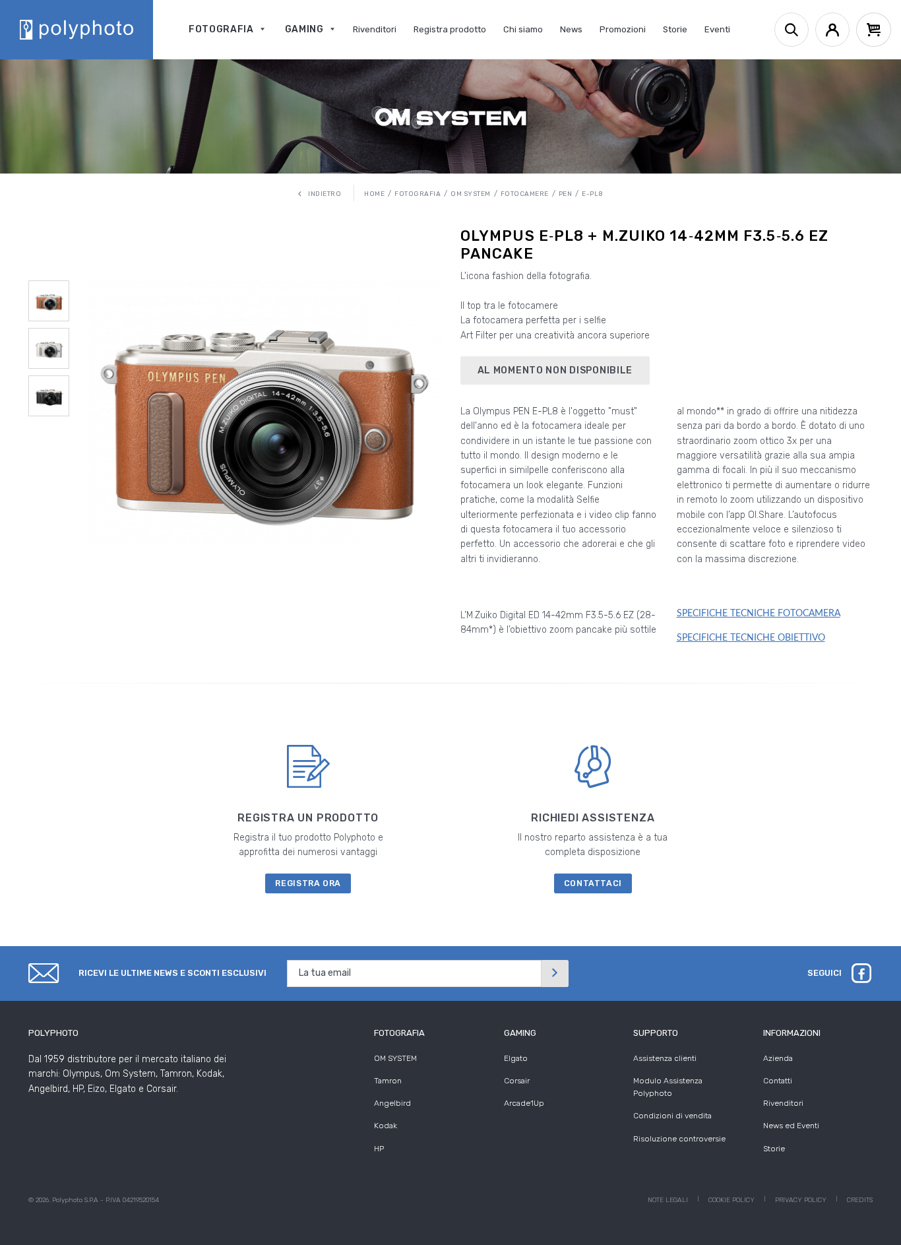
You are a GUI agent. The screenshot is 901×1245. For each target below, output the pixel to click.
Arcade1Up (524, 1103)
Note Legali (668, 1200)
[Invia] (555, 973)
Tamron (388, 1080)
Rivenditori (783, 1103)
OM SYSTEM (395, 1058)
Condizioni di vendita (672, 1115)
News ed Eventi (791, 1125)
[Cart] (873, 30)
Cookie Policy (731, 1200)
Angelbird (392, 1103)
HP (379, 1148)
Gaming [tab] (520, 1033)
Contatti (777, 1080)
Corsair (517, 1080)
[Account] (832, 30)
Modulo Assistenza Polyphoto (667, 1087)
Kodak (385, 1125)
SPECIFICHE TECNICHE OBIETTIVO (751, 638)
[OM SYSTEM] (450, 116)
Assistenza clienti (665, 1058)
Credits (860, 1200)
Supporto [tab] (655, 1033)
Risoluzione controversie (679, 1138)
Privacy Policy (800, 1200)
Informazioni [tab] (792, 1033)
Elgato (516, 1058)
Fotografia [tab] (399, 1033)
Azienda (778, 1058)
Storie (774, 1148)
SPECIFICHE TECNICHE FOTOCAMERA (758, 613)
